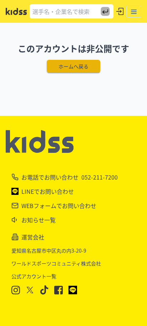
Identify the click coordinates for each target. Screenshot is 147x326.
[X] (30, 290)
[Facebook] (58, 290)
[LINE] (73, 290)
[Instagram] (15, 290)
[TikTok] (44, 290)
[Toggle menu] (133, 11)
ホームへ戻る (73, 66)
